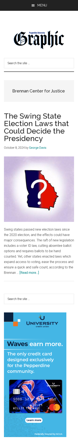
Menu (42, 5)
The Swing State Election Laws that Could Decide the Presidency (36, 127)
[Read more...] (29, 273)
